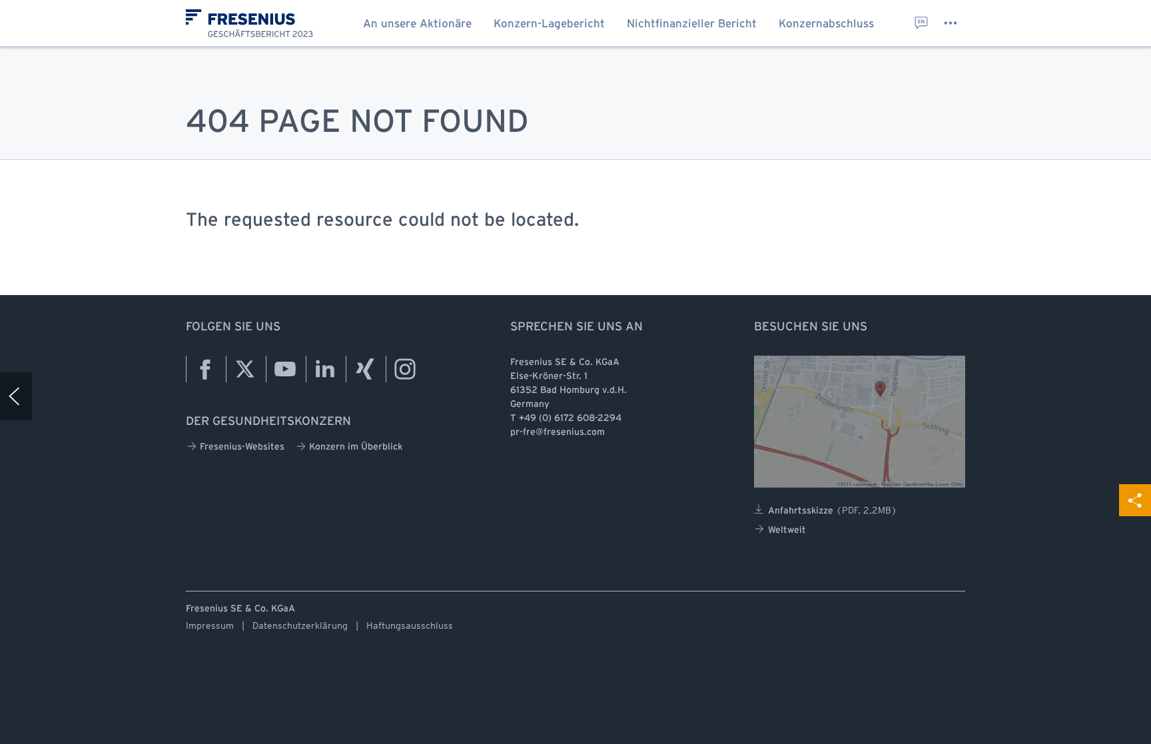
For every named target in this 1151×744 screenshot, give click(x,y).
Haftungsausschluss (409, 625)
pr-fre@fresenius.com (557, 432)
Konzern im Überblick (355, 447)
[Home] (16, 396)
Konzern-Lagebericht (549, 24)
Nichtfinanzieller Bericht (692, 24)
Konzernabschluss (826, 24)
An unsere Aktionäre (417, 24)
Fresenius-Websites (242, 447)
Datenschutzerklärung (300, 625)
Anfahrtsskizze (832, 510)
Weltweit (787, 530)
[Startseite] (255, 27)
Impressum (210, 625)
